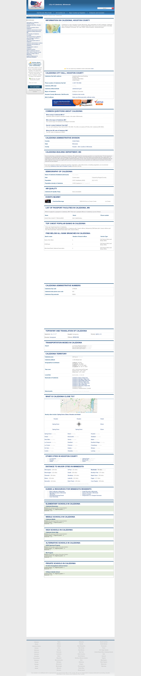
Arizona (36, 648)
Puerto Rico (81, 668)
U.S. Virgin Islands (103, 650)
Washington (104, 660)
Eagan (92, 478)
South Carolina (104, 642)
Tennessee (103, 646)
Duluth (69, 472)
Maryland (59, 658)
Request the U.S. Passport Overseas (91, 495)
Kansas (59, 650)
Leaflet (78, 412)
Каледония (53, 337)
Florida (36, 662)
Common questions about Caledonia (64, 111)
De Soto (47, 448)
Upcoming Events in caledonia (34, 36)
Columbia (36, 656)
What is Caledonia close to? (60, 396)
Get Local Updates (35, 86)
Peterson (70, 445)
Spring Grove (61, 414)
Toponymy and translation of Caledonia (66, 331)
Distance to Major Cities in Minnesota (65, 466)
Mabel (92, 439)
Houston (74, 146)
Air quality (51, 188)
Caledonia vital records (78, 94)
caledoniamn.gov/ (99, 27)
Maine (58, 656)
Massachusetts (59, 660)
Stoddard (93, 436)
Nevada (81, 643)
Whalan (93, 448)
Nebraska (81, 642)
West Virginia (103, 662)
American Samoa (36, 646)
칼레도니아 (99, 334)
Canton (46, 451)
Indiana (59, 646)
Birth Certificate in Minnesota (56, 491)
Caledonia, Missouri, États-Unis (80, 381)
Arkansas (36, 650)
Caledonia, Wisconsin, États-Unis (81, 385)
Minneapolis (48, 469)
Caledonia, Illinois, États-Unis (80, 377)
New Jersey (81, 648)
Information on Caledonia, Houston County (68, 20)
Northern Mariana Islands (81, 658)
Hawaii (36, 668)
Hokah (79, 414)
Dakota (69, 448)
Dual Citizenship (53, 496)
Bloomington (48, 472)
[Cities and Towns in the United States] (36, 7)
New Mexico (81, 650)
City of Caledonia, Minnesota (60, 4)
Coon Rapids (94, 481)
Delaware (36, 660)
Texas (103, 648)
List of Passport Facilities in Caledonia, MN (68, 208)
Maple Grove (94, 475)
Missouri (59, 668)
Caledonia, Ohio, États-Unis (79, 384)
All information (31, 20)
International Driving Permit (56, 495)
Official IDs (52, 494)
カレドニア (54, 334)
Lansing (93, 451)
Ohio (81, 660)
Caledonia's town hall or (56, 166)
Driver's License (86, 494)
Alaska (36, 644)
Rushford (70, 442)
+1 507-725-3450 (76, 83)
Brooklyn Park (94, 472)
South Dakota (103, 643)
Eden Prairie (71, 481)
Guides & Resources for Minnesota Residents (68, 489)
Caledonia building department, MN (63, 152)
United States (75, 141)
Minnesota (45, 15)
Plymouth (47, 475)
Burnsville (47, 481)
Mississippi (59, 666)
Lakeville (70, 478)
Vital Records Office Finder (44, 13)
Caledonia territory (56, 354)
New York (81, 652)
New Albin (47, 439)
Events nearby (53, 197)
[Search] (113, 8)
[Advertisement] (79, 50)
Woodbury (70, 475)
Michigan (59, 662)
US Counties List (60, 13)
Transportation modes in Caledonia (64, 343)
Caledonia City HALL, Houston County (64, 73)
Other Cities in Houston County (62, 456)
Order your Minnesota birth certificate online (83, 97)
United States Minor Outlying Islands (104, 652)
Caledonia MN (59, 15)
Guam (36, 666)
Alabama (36, 642)
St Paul (70, 469)
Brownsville (71, 436)
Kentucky (59, 652)
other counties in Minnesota (85, 146)
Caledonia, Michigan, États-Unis (80, 379)
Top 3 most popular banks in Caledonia (65, 223)
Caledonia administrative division (63, 138)
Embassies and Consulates (96, 13)
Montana (59, 670)
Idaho (59, 642)
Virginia (104, 658)
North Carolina (81, 654)
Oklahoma (81, 662)
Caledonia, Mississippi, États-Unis (81, 380)
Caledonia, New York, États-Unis (80, 383)
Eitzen (67, 414)
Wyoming (103, 666)
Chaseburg (94, 445)
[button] (62, 400)
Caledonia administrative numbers (63, 285)
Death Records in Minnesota (89, 491)
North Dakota (81, 656)
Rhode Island (81, 670)
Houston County (51, 15)
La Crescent (48, 442)
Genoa (69, 439)
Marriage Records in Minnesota (57, 492)
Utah (104, 654)
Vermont (104, 656)
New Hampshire (81, 646)
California (36, 652)
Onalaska (70, 451)
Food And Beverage (58, 201)
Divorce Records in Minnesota (90, 492)
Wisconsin (103, 664)
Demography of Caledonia (59, 171)
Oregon (81, 664)
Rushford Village (95, 442)
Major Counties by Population (77, 13)
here (92, 68)
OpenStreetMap (89, 412)
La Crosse (47, 445)
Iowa (59, 648)
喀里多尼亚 (76, 337)
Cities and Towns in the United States (35, 15)
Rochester (94, 469)
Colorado (36, 654)
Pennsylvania (81, 666)
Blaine (46, 478)
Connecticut (36, 658)
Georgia (36, 664)
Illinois (59, 643)
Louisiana (58, 654)
